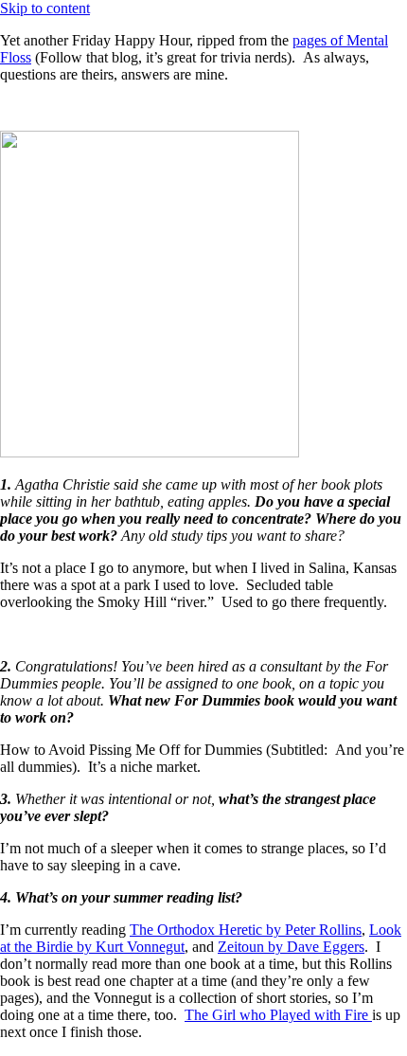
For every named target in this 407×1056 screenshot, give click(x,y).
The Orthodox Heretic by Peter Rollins (246, 930)
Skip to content (45, 8)
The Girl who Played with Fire (278, 1015)
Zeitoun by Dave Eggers (291, 947)
